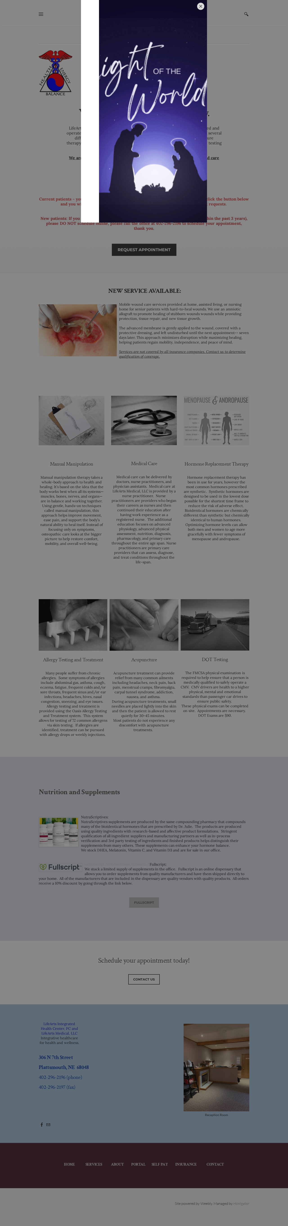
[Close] (200, 6)
